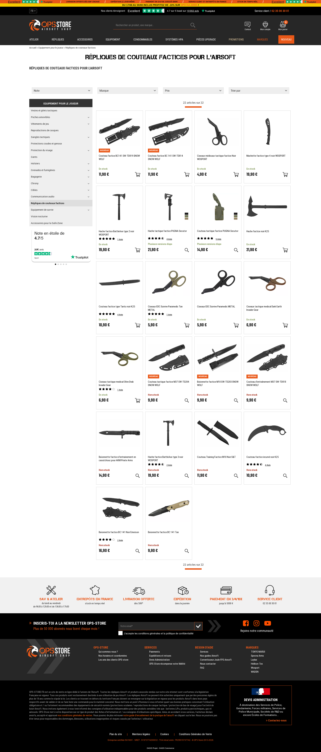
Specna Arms (257, 655)
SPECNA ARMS (189, 5)
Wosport (255, 667)
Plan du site (115, 734)
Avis (120, 239)
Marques (262, 39)
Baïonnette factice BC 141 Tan (163, 532)
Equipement (113, 39)
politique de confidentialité (179, 633)
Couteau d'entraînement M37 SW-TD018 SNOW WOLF (266, 383)
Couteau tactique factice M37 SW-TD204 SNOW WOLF (168, 383)
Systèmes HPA (174, 39)
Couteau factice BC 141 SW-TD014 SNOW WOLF (165, 157)
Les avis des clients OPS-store (113, 659)
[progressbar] (193, 107)
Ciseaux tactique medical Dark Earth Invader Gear (264, 308)
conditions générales (149, 633)
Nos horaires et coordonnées (112, 655)
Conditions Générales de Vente (195, 734)
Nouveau (286, 39)
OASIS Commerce (166, 748)
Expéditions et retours (160, 655)
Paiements (154, 651)
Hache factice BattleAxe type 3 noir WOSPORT (165, 458)
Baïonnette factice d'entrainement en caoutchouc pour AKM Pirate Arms (117, 458)
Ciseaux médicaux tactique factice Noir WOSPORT (216, 157)
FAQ (202, 667)
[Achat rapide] (137, 174)
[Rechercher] (193, 25)
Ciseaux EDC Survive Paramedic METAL (216, 306)
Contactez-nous (277, 720)
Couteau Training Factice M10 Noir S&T (216, 456)
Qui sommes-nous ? (108, 651)
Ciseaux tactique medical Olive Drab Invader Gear (116, 383)
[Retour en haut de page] (316, 447)
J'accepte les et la (158, 633)
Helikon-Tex (257, 663)
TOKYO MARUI (258, 651)
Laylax (254, 659)
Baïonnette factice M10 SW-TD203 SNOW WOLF (217, 383)
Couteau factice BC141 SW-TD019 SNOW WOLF (119, 157)
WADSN (254, 671)
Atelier (33, 39)
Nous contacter (208, 663)
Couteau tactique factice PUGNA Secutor (217, 231)
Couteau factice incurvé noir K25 (262, 456)
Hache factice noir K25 (257, 231)
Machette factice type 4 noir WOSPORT (266, 155)
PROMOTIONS (236, 39)
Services (204, 651)
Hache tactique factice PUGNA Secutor (167, 231)
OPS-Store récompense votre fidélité (167, 663)
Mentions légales (141, 734)
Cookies (164, 734)
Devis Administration (159, 659)
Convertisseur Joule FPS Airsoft (216, 659)
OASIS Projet (152, 748)
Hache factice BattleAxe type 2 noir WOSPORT (116, 233)
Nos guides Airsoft (209, 655)
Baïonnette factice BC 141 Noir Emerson (119, 532)
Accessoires (85, 39)
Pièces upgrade (206, 39)
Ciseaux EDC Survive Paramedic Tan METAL (165, 308)
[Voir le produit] (186, 250)
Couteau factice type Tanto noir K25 (117, 306)
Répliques (58, 39)
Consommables (142, 39)
